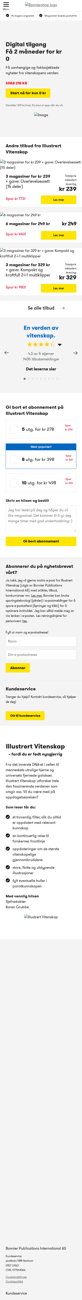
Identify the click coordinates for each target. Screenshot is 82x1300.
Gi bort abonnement (41, 541)
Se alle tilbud (41, 308)
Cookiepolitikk (14, 1281)
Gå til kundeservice (25, 715)
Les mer (58, 199)
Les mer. (36, 595)
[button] (75, 353)
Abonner (18, 667)
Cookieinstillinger (16, 1277)
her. (24, 621)
